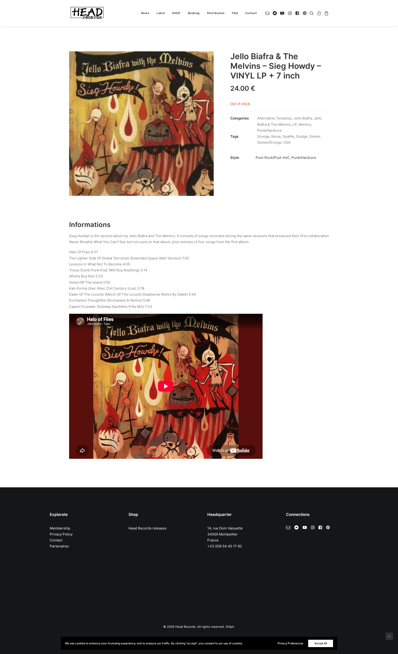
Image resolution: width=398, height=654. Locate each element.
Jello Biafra (303, 118)
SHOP (176, 13)
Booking (194, 13)
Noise (276, 136)
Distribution (216, 13)
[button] (268, 13)
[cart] (326, 13)
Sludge (301, 136)
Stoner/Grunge (269, 142)
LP (295, 124)
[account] (319, 13)
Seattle (288, 136)
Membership (60, 528)
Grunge (263, 136)
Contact (251, 13)
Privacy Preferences (290, 643)
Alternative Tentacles (274, 118)
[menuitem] (145, 13)
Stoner (314, 136)
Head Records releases (148, 528)
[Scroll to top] (389, 636)
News (145, 13)
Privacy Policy (61, 534)
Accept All (320, 643)
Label (161, 13)
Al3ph (230, 626)
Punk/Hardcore (269, 130)
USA (286, 142)
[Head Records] (87, 13)
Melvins (304, 124)
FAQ (235, 13)
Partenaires (59, 546)
